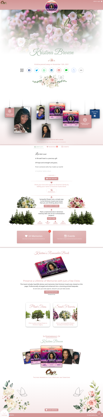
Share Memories (52, 410)
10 (49, 231)
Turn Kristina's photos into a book (51, 139)
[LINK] (81, 70)
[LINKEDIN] (51, 70)
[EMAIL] (58, 70)
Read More (51, 175)
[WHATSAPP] (44, 70)
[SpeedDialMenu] (99, 413)
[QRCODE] (21, 70)
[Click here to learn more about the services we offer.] (52, 372)
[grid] (51, 119)
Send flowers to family (51, 206)
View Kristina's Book (51, 292)
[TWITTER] (36, 70)
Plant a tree (51, 218)
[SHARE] (73, 70)
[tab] (39, 146)
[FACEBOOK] (29, 70)
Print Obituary (52, 178)
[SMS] (66, 70)
